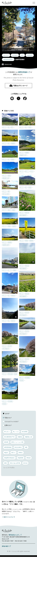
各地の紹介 (5, 546)
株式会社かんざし (14, 535)
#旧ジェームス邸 (17, 442)
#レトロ (16, 432)
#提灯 (6, 452)
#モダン (7, 432)
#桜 (5, 463)
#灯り (13, 452)
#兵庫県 (24, 432)
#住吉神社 (18, 447)
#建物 (20, 437)
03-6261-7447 (9, 541)
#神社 (21, 452)
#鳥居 (28, 458)
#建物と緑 (28, 437)
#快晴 (6, 442)
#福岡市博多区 (9, 458)
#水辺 (25, 463)
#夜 (26, 447)
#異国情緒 (7, 447)
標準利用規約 (23, 72)
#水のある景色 (15, 463)
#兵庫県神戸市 (9, 437)
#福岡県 (20, 458)
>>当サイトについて (8, 517)
